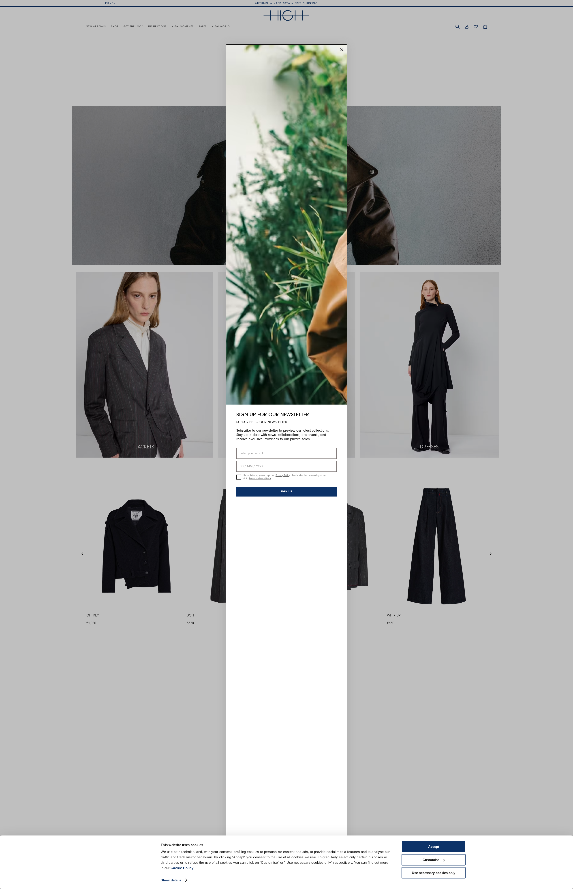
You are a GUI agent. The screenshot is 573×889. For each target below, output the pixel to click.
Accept (433, 846)
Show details (171, 880)
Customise (431, 859)
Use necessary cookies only (433, 873)
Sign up (286, 491)
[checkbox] (238, 477)
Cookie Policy (182, 868)
